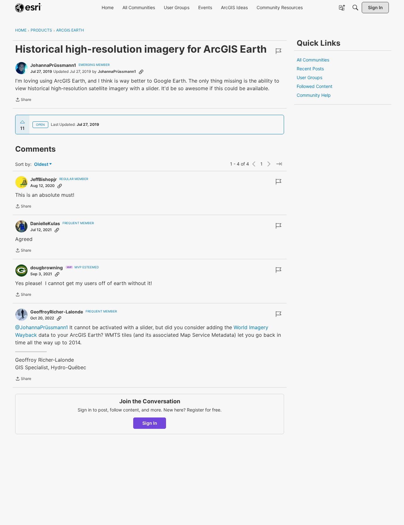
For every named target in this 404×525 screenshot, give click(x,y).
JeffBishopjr (43, 179)
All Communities (313, 59)
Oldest (41, 164)
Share (23, 100)
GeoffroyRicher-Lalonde (56, 311)
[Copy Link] (141, 71)
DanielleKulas (45, 223)
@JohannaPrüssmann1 (41, 327)
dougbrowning (46, 267)
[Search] (355, 7)
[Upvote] (22, 122)
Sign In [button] (149, 423)
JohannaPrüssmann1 (53, 65)
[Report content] (278, 51)
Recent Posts (310, 68)
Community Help (314, 95)
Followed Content (314, 86)
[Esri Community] (28, 7)
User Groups (309, 77)
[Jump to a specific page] (279, 164)
